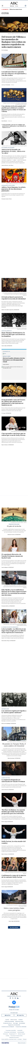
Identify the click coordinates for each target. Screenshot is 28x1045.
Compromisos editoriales (21, 1026)
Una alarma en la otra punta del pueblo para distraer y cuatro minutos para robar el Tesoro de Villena (14, 108)
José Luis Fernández (6, 84)
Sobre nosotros (13, 1019)
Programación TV (13, 1033)
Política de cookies (19, 1021)
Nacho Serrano (5, 444)
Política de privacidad (9, 1021)
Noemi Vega (4, 821)
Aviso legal (15, 1023)
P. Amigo (4, 413)
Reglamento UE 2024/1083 (14, 1024)
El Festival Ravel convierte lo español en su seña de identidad (14, 298)
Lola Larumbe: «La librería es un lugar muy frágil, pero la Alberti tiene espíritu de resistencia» (14, 630)
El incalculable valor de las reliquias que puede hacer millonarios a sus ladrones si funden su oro (14, 126)
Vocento (7, 1019)
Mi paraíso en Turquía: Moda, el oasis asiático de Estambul (14, 745)
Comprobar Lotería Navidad (10, 1032)
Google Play (21, 1015)
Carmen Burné (5, 789)
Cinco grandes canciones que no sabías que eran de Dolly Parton (14, 434)
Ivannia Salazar (5, 567)
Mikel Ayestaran (11, 758)
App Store (8, 1015)
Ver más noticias (14, 927)
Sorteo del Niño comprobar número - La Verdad (12, 1039)
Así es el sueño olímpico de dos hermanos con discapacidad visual (14, 360)
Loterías (7, 1035)
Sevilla (16, 6)
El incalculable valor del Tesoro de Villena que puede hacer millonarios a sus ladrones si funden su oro (13, 402)
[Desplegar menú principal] (2, 6)
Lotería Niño (19, 1030)
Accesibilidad (22, 1023)
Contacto (20, 1019)
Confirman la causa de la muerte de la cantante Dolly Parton (14, 876)
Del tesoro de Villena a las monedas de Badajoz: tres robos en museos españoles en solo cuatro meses (14, 41)
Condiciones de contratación (8, 1026)
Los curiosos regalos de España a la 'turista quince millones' (14, 712)
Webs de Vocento (22, 1042)
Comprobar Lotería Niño (11, 1030)
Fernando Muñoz (5, 606)
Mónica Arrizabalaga (6, 723)
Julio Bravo (11, 165)
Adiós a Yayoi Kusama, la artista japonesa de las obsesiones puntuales (14, 189)
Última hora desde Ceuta (16, 9)
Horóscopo (5, 1033)
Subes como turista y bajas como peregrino (14, 909)
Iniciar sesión (25, 6)
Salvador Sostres (11, 534)
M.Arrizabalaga (5, 50)
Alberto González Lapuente (7, 309)
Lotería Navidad (20, 1032)
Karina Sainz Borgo (6, 640)
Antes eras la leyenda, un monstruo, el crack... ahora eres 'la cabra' (13, 151)
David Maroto (4, 120)
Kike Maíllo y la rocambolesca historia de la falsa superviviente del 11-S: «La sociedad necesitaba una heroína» (14, 592)
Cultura (5, 13)
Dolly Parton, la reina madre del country (14, 842)
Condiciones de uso (7, 1023)
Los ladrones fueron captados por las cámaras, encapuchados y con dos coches (14, 73)
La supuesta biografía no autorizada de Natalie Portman (13, 780)
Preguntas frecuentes (14, 1037)
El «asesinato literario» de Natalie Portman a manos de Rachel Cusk (12, 556)
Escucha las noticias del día (16, 1035)
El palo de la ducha (14, 526)
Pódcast (24, 1039)
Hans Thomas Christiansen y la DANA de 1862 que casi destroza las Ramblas (13, 334)
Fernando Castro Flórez (7, 198)
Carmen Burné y (5, 165)
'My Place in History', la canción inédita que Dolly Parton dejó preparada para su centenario (13, 811)
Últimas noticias (21, 1033)
